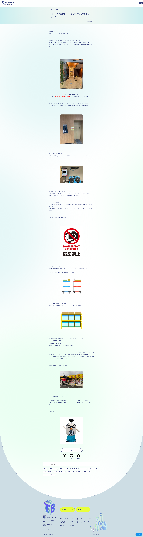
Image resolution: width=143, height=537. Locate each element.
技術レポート (53, 469)
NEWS (62, 524)
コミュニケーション (49, 475)
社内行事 (70, 472)
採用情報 (78, 472)
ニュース (83, 469)
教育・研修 (87, 472)
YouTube (45, 529)
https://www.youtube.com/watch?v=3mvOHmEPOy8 (61, 345)
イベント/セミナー (59, 472)
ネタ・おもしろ (93, 469)
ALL (45, 469)
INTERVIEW (63, 522)
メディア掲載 (47, 472)
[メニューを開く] (141, 3)
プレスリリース (64, 469)
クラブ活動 (74, 469)
